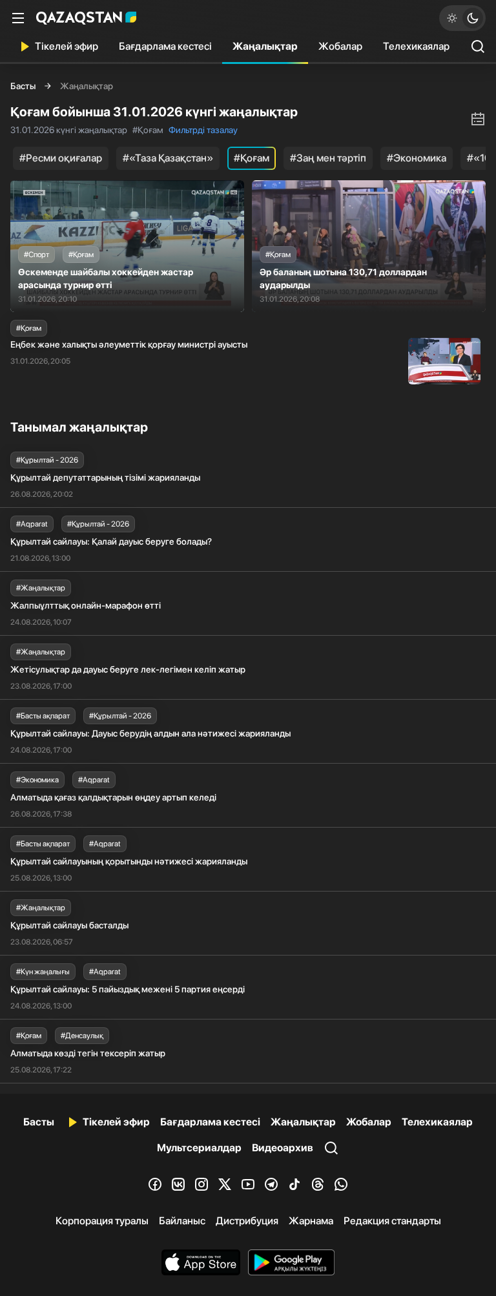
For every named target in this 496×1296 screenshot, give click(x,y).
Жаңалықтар (265, 46)
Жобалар (340, 46)
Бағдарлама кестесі (165, 46)
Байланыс (182, 1221)
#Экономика (416, 158)
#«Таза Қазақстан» (168, 158)
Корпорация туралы (102, 1221)
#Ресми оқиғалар (60, 158)
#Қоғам (251, 158)
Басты (23, 86)
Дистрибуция (247, 1221)
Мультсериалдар (199, 1148)
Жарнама (311, 1221)
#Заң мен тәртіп (328, 158)
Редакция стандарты (392, 1221)
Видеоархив (282, 1148)
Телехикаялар (416, 46)
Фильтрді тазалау (203, 130)
